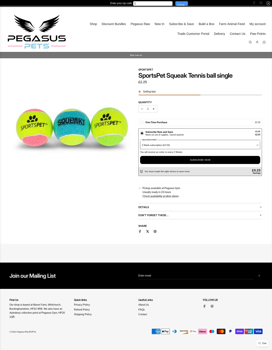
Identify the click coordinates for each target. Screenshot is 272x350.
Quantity (145, 102)
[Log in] (257, 42)
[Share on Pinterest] (155, 232)
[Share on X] (147, 232)
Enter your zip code (121, 3)
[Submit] (259, 275)
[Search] (250, 42)
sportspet (145, 69)
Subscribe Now (200, 160)
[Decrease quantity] (142, 108)
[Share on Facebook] (139, 232)
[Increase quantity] (153, 108)
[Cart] (264, 42)
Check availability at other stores (160, 196)
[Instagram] (212, 306)
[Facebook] (204, 306)
